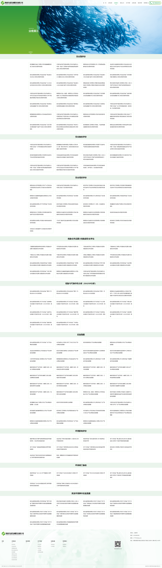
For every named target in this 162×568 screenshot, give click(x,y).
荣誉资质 (39, 546)
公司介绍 (39, 544)
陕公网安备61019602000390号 (16, 566)
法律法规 (134, 2)
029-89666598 (156, 3)
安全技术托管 (14, 559)
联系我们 (146, 2)
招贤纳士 (64, 546)
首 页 (104, 2)
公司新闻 (52, 546)
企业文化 (39, 548)
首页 (3, 541)
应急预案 (13, 552)
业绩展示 (116, 2)
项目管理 (140, 2)
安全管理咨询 (14, 557)
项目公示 (122, 2)
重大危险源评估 (15, 550)
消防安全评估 (14, 554)
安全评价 (13, 544)
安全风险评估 (14, 555)
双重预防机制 (14, 548)
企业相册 (39, 550)
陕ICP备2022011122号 (6, 566)
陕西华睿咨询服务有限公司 (12, 3)
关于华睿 (128, 2)
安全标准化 (14, 546)
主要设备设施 (40, 552)
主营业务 (110, 2)
